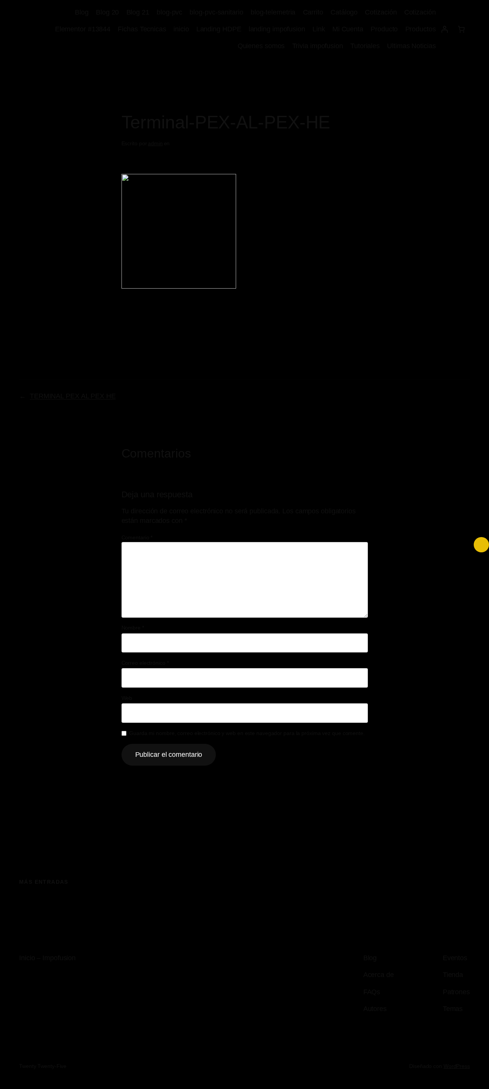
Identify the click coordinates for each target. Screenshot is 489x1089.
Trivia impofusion (317, 46)
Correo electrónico (145, 663)
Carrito (313, 12)
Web (127, 698)
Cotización (381, 12)
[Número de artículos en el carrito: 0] (461, 29)
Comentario (137, 537)
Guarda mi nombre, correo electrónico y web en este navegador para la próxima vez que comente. (247, 733)
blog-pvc (169, 12)
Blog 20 (107, 12)
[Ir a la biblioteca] (481, 544)
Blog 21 (137, 12)
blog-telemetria (273, 12)
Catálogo (344, 12)
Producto (384, 29)
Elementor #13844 (82, 29)
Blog (82, 12)
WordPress (457, 1066)
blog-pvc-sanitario (216, 12)
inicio (181, 29)
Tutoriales (365, 46)
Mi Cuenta (347, 29)
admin (155, 143)
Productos (420, 29)
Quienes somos (261, 46)
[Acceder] (444, 29)
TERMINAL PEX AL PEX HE (73, 396)
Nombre (132, 628)
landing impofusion (277, 29)
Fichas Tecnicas (142, 29)
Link (319, 29)
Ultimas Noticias (411, 46)
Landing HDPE (218, 29)
